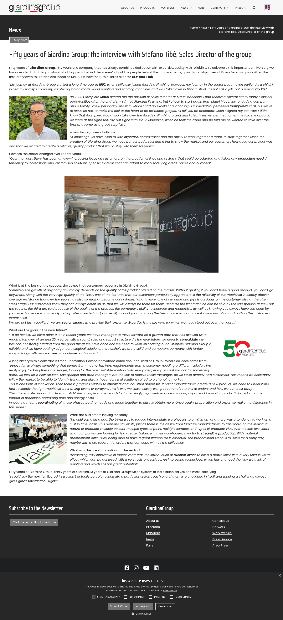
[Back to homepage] (34, 8)
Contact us (220, 521)
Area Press (220, 545)
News (184, 8)
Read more (170, 590)
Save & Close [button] (119, 606)
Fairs (201, 8)
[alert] (141, 596)
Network (218, 527)
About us (127, 8)
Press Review (222, 539)
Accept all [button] (142, 606)
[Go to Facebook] (127, 568)
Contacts (218, 8)
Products (147, 8)
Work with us (222, 533)
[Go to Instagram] (136, 568)
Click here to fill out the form (34, 522)
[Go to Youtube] (146, 568)
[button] (254, 7)
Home (194, 28)
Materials (168, 8)
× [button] (279, 575)
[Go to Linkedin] (156, 568)
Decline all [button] (165, 606)
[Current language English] (267, 7)
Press (239, 8)
